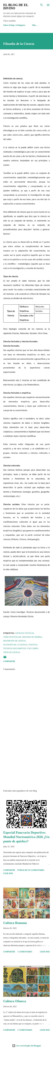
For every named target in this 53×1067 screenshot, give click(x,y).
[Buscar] (41, 5)
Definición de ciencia (14, 641)
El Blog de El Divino (15, 6)
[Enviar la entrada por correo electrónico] (5, 658)
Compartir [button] (9, 661)
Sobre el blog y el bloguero (14, 25)
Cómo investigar (12, 637)
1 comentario (24, 952)
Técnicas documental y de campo (20, 648)
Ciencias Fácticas (24, 633)
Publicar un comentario (30, 870)
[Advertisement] (26, 762)
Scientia (33, 645)
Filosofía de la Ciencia (15, 645)
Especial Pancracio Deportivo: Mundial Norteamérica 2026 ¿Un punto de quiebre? (26, 837)
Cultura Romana (15, 923)
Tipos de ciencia (11, 652)
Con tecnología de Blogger (28, 1045)
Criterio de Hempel (32, 637)
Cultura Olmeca (14, 1001)
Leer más (8, 873)
